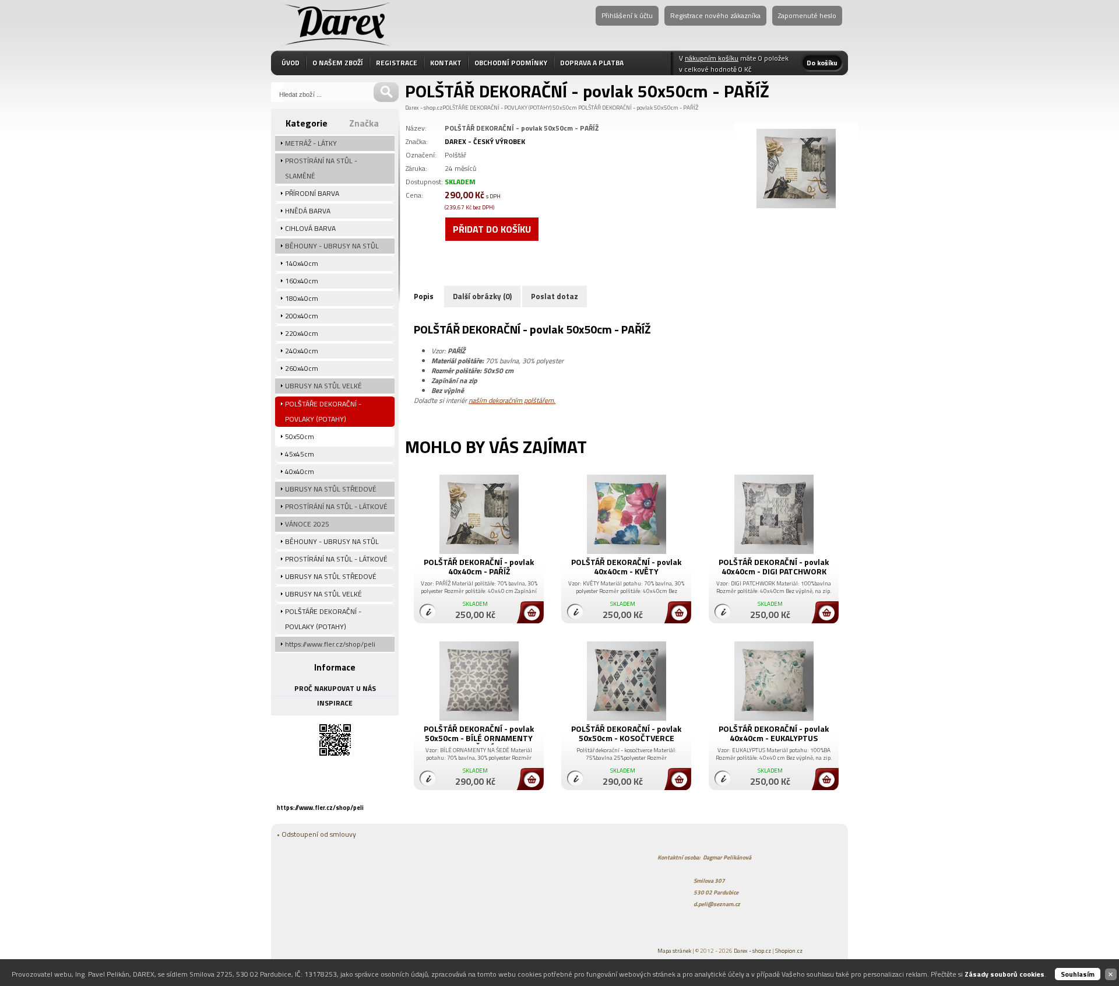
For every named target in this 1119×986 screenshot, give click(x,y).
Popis (424, 296)
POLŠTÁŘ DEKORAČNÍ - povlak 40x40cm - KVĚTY (626, 566)
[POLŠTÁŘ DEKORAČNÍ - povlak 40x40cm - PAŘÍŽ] (479, 551)
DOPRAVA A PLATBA (592, 62)
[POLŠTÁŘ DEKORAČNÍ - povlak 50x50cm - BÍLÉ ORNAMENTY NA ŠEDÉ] (479, 718)
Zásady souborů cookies (1004, 974)
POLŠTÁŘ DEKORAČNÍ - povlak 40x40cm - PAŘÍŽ (479, 566)
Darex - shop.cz (423, 107)
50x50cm (565, 107)
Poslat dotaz (554, 296)
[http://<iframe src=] (335, 756)
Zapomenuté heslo (807, 15)
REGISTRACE (396, 62)
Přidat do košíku (492, 229)
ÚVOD (290, 62)
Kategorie (307, 123)
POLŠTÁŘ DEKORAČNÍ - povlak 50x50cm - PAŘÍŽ (638, 107)
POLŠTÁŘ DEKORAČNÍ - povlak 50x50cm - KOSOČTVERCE (626, 733)
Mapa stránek (674, 950)
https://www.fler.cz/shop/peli (320, 807)
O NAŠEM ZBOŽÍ (337, 62)
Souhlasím (1078, 974)
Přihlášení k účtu (627, 15)
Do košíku (822, 62)
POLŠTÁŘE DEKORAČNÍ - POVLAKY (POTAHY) (496, 107)
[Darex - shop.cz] (335, 22)
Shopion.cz (789, 950)
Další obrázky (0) (482, 296)
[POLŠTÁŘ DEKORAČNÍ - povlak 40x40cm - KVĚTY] (626, 551)
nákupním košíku (711, 58)
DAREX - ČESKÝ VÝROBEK (485, 141)
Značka (364, 123)
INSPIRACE (335, 702)
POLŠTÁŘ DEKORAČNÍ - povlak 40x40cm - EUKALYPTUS (774, 733)
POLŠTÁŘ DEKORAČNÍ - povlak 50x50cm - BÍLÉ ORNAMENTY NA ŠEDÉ (479, 737)
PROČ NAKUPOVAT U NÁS (335, 688)
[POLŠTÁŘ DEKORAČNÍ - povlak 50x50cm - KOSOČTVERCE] (626, 718)
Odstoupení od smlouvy (318, 834)
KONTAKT (446, 62)
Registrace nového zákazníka (715, 15)
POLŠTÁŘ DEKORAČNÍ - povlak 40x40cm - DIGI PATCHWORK (774, 566)
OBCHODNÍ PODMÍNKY (510, 62)
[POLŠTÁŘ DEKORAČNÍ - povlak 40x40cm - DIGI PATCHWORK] (774, 551)
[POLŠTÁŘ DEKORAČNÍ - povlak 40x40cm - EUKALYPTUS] (774, 718)
